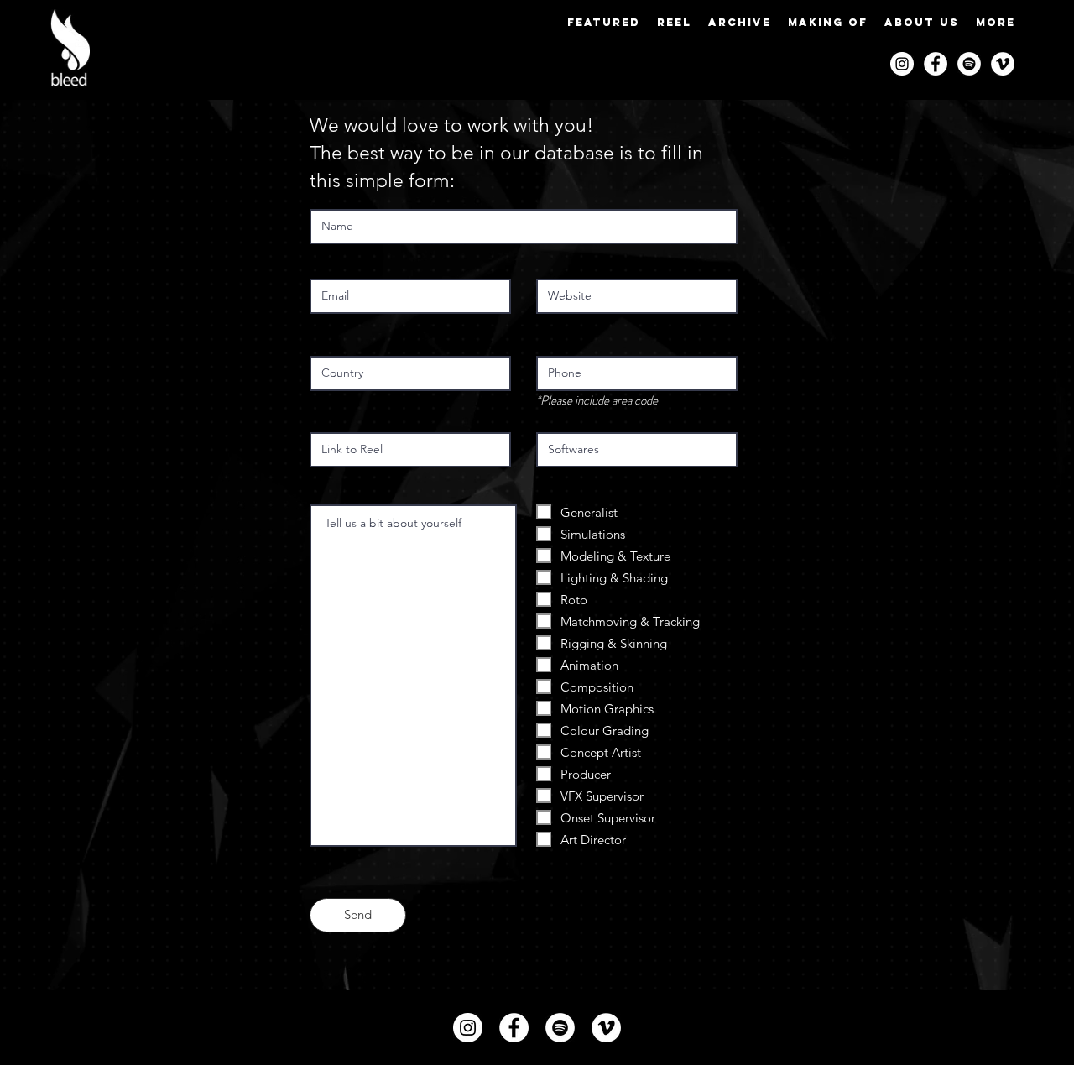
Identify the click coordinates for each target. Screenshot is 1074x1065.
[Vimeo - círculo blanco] (1002, 64)
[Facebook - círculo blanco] (935, 64)
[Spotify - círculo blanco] (969, 64)
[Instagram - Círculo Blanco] (902, 64)
